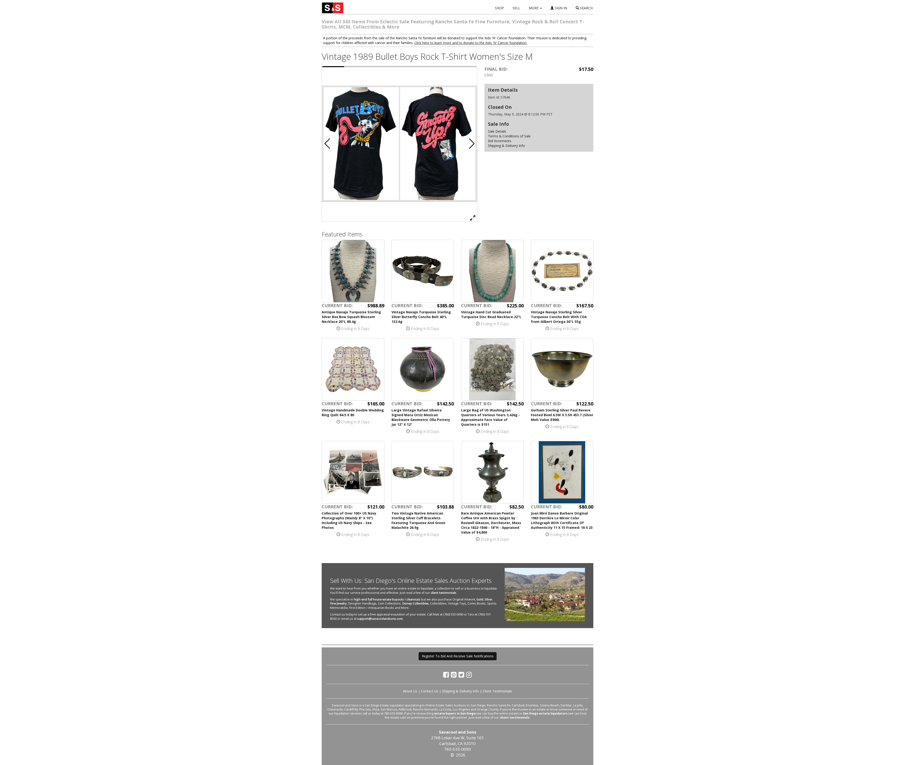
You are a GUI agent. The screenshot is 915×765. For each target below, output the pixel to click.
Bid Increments (499, 141)
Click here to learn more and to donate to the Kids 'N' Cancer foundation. (470, 42)
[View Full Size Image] (472, 217)
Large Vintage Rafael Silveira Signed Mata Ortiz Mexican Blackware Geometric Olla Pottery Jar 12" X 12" (420, 417)
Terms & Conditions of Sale (509, 136)
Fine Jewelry (338, 603)
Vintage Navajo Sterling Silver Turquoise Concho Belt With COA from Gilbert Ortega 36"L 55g (559, 317)
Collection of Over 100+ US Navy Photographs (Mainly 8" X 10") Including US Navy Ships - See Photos (349, 520)
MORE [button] (534, 8)
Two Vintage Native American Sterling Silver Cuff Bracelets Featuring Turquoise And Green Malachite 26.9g (418, 520)
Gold (480, 599)
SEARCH (586, 8)
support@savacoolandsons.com (380, 619)
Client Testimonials (497, 691)
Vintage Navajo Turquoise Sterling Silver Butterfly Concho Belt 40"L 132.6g (421, 317)
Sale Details (497, 131)
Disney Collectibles (415, 603)
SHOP (499, 8)
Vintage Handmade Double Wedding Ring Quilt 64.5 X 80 (353, 412)
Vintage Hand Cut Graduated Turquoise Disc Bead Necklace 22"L (491, 314)
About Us (410, 691)
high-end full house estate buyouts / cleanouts (387, 599)
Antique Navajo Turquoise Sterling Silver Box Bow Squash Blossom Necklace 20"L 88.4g (351, 317)
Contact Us (429, 691)
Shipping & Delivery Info (506, 145)
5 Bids (488, 74)
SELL (516, 8)
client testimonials (443, 593)
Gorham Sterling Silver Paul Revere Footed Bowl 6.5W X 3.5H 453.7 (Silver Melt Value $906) (562, 415)
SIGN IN (560, 8)
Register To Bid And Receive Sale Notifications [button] (457, 656)
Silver (488, 599)
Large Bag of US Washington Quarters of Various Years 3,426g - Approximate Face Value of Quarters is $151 (490, 417)
